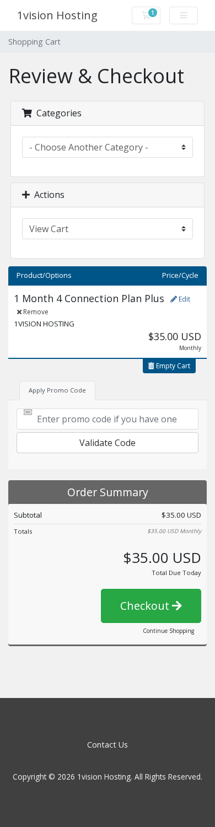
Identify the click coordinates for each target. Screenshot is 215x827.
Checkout (146, 605)
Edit (183, 299)
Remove (35, 311)
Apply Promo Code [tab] (57, 390)
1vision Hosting (57, 15)
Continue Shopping (168, 631)
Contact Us (107, 744)
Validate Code (107, 443)
